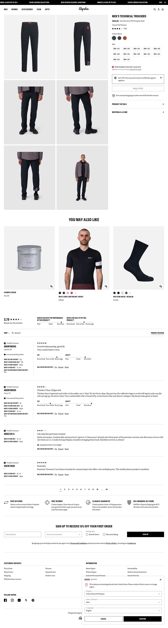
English (87, 579)
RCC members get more (143, 501)
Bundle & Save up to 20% (106, 2)
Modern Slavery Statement (137, 572)
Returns (48, 568)
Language (89, 608)
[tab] (157, 333)
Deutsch (94, 579)
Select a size (138, 88)
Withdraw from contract (12, 579)
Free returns (16, 501)
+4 (75, 293)
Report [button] (60, 367)
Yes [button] (56, 367)
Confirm (142, 619)
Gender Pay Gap (133, 576)
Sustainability (132, 568)
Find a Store (8, 568)
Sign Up (145, 534)
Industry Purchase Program (95, 576)
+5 (129, 293)
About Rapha (90, 568)
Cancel (103, 619)
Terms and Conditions (78, 543)
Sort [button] (6, 333)
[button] (61, 490)
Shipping (7, 576)
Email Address (11, 534)
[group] (20, 320)
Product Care (50, 576)
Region (89, 591)
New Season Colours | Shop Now (73, 2)
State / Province (92, 599)
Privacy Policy (111, 543)
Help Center (8, 572)
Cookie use (132, 543)
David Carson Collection (39, 2)
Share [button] (67, 367)
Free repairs (57, 501)
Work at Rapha (91, 572)
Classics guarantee (101, 501)
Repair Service (51, 572)
